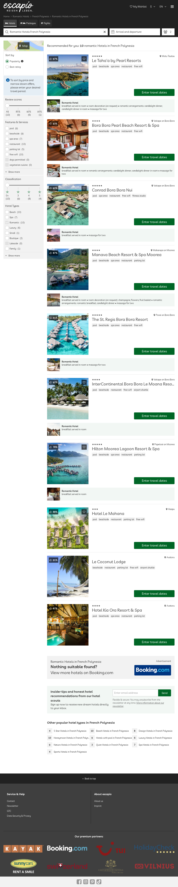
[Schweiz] (67, 866)
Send (165, 693)
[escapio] (18, 6)
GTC (9, 810)
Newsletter (12, 805)
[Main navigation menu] (172, 6)
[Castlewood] (111, 866)
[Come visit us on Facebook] (79, 881)
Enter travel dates (154, 92)
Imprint (98, 805)
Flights (47, 23)
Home (6, 16)
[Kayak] (23, 849)
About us (98, 801)
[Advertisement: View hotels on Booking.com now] (152, 670)
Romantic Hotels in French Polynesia (70, 16)
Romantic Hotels (21, 16)
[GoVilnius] (154, 866)
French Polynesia (40, 16)
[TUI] (111, 849)
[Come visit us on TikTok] (98, 881)
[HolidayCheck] (154, 849)
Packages (31, 23)
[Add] (84, 58)
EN (161, 6)
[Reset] (105, 31)
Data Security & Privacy (19, 815)
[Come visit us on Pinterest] (92, 881)
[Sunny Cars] (23, 866)
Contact (11, 801)
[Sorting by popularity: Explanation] (22, 61)
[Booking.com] (67, 848)
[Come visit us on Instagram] (85, 881)
